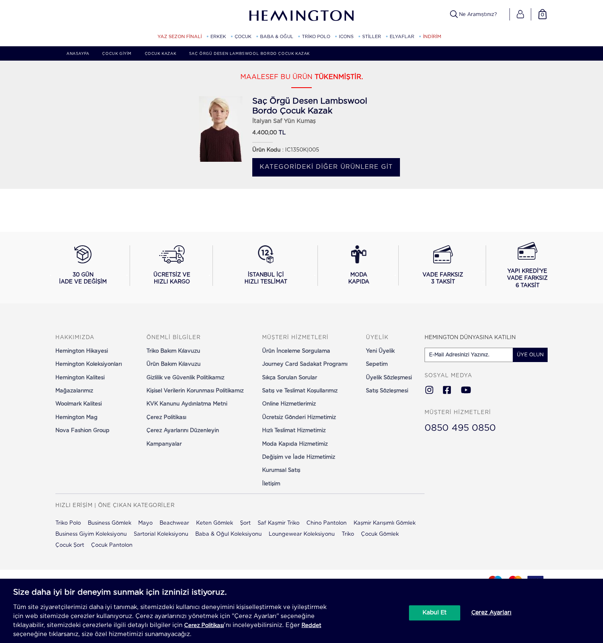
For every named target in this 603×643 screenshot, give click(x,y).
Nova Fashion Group (82, 430)
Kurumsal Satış (281, 470)
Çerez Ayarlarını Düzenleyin (182, 430)
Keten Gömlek (214, 523)
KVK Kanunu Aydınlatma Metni (186, 404)
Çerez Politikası (166, 417)
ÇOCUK (243, 36)
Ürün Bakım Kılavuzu (173, 364)
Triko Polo (68, 523)
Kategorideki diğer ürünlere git (326, 167)
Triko (348, 534)
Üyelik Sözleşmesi (389, 377)
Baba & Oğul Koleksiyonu (228, 534)
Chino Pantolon (326, 523)
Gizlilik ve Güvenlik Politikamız (185, 377)
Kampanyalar (164, 444)
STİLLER (371, 36)
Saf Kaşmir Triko (278, 523)
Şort (245, 523)
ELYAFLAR (402, 36)
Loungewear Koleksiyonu (302, 534)
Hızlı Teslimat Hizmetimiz (294, 430)
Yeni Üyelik (380, 351)
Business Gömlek (109, 523)
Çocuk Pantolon (111, 545)
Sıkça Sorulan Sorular (289, 377)
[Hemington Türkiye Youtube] (466, 390)
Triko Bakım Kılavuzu (173, 351)
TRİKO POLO (316, 36)
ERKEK (218, 36)
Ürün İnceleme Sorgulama (296, 351)
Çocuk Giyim (117, 54)
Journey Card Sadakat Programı (304, 364)
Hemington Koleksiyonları (88, 364)
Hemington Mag (76, 417)
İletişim (271, 484)
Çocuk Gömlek (380, 534)
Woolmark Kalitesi (78, 404)
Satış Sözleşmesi (387, 391)
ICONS (346, 36)
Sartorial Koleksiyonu (161, 534)
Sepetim (377, 364)
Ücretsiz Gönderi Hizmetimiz (299, 417)
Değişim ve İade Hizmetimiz (298, 457)
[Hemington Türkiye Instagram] (429, 390)
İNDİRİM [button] (432, 36)
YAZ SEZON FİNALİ (180, 36)
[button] (520, 14)
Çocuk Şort (69, 545)
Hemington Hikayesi (81, 351)
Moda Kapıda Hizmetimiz (295, 444)
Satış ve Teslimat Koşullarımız (300, 391)
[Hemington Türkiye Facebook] (447, 390)
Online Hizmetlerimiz (289, 404)
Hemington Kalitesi (80, 377)
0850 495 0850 (460, 427)
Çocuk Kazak (160, 54)
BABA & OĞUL (276, 36)
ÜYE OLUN (530, 354)
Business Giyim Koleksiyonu (91, 534)
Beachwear (174, 523)
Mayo (145, 523)
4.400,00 (264, 133)
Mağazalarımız (74, 391)
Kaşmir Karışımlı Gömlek (385, 523)
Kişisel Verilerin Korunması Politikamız (195, 391)
